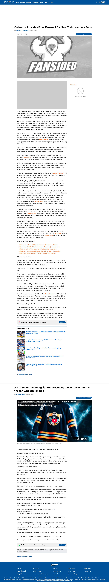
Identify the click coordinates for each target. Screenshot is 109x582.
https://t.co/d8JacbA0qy (24, 511)
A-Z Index (56, 574)
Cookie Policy (88, 571)
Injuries (47, 2)
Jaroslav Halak (38, 201)
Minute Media (9, 577)
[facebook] (96, 2)
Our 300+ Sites (72, 568)
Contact (55, 568)
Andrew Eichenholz (22, 30)
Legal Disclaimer (22, 574)
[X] (99, 2)
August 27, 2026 (43, 513)
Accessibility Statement (40, 574)
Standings (35, 2)
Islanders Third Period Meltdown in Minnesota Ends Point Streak (38, 245)
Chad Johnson (43, 139)
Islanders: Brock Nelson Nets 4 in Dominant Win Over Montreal (37, 253)
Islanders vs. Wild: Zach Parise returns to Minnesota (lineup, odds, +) (39, 247)
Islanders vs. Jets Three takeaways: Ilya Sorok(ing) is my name (38, 249)
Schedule (28, 2)
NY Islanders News (27, 374)
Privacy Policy (57, 571)
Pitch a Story (37, 571)
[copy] (26, 34)
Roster (41, 2)
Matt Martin (27, 157)
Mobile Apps (87, 568)
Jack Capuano (31, 213)
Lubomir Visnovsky (58, 173)
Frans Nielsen (49, 294)
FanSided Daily (21, 571)
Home (19, 374)
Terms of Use (72, 571)
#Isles (38, 503)
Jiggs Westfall (20, 394)
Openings (36, 568)
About (19, 568)
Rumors (22, 2)
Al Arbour (58, 233)
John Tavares (49, 235)
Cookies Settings (73, 574)
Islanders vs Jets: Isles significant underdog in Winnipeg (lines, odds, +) (40, 251)
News (17, 2)
